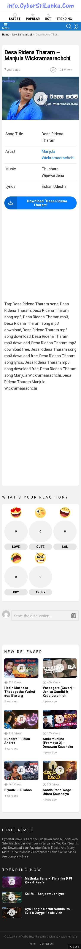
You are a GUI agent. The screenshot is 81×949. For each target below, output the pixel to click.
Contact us (46, 943)
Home (32, 943)
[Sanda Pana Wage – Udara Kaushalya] (60, 770)
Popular (33, 19)
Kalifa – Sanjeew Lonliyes (45, 894)
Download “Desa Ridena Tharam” (47, 203)
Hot (48, 19)
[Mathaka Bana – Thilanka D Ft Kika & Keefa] (12, 882)
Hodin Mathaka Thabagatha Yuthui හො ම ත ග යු (19, 692)
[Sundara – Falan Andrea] (21, 719)
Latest (15, 19)
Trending (64, 19)
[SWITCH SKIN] (76, 26)
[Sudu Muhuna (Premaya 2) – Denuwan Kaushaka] (60, 719)
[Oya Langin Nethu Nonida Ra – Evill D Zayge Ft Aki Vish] (12, 912)
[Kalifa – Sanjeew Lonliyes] (12, 897)
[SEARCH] (68, 26)
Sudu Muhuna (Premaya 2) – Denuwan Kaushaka (58, 743)
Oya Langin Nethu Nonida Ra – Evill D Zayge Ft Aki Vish (49, 911)
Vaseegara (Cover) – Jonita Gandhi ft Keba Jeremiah (59, 692)
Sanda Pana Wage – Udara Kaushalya (58, 792)
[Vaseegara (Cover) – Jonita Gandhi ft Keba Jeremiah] (60, 667)
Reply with (73, 615)
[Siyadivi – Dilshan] (21, 770)
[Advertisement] (40, 255)
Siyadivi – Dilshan (18, 790)
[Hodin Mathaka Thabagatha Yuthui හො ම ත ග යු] (21, 668)
